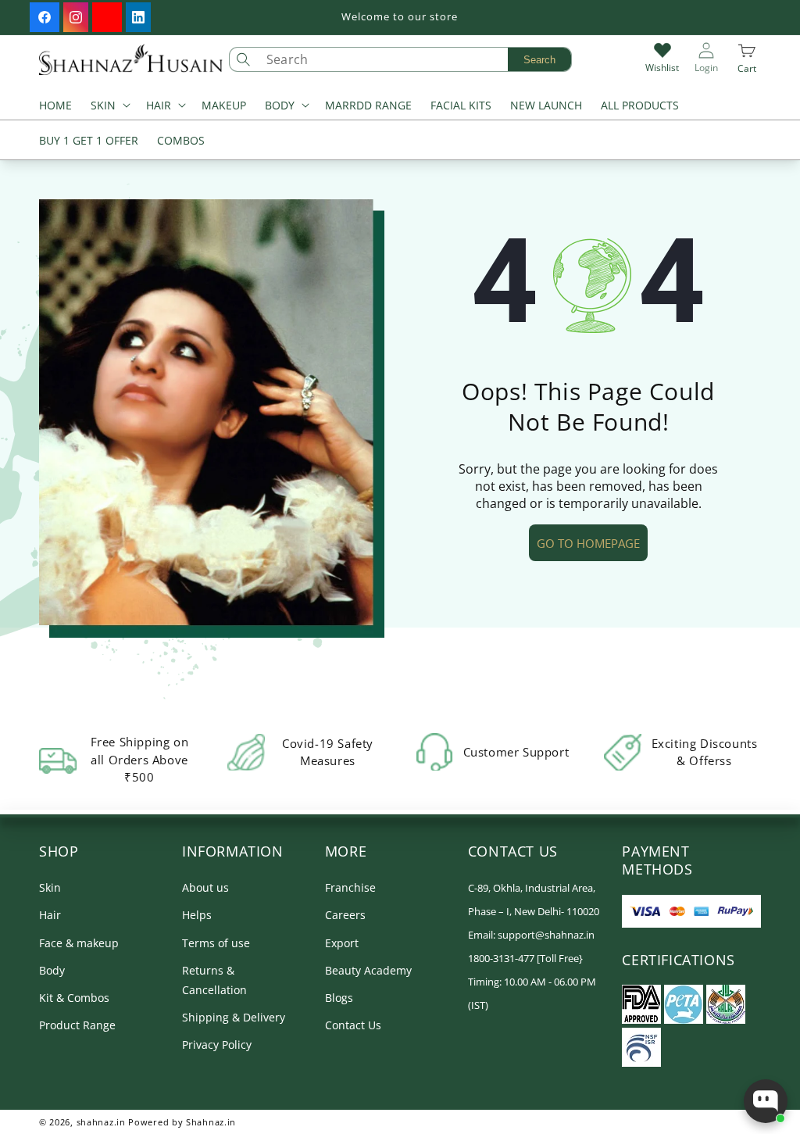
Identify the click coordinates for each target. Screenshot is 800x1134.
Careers (345, 914)
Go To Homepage (588, 543)
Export (342, 942)
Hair (50, 914)
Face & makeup (79, 942)
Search (539, 60)
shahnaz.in (101, 1122)
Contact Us (353, 1025)
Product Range (77, 1025)
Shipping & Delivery (233, 1017)
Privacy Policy (217, 1044)
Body (52, 970)
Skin (50, 887)
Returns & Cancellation (214, 980)
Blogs (339, 997)
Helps (197, 914)
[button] (109, 106)
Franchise (350, 887)
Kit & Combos (74, 997)
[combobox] (415, 59)
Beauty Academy (368, 970)
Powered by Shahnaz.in (182, 1122)
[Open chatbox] (766, 1101)
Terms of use (216, 942)
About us (205, 887)
